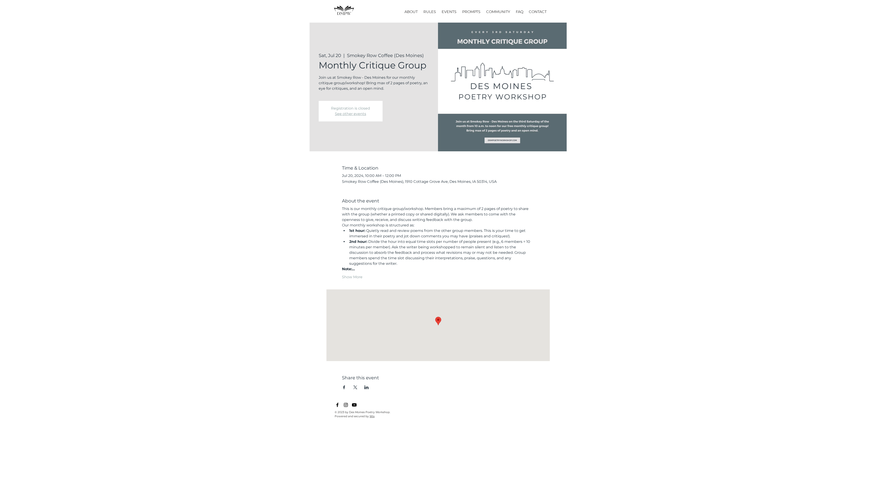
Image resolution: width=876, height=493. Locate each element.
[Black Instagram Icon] (346, 405)
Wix (372, 416)
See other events (350, 114)
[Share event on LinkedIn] (366, 387)
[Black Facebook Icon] (337, 405)
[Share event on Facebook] (344, 387)
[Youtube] (354, 405)
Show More (352, 277)
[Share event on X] (355, 387)
